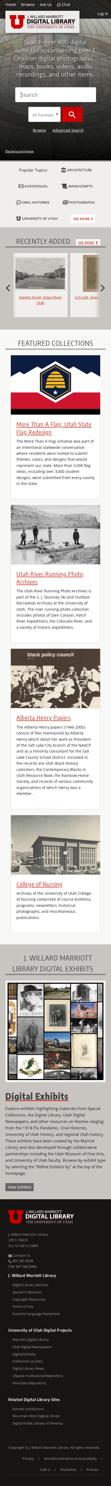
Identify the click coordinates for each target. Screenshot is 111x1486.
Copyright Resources (29, 1299)
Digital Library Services (30, 1284)
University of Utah (39, 218)
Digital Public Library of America (37, 1423)
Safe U (45, 1469)
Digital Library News (28, 1368)
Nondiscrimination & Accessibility (70, 1458)
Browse (27, 4)
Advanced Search (68, 130)
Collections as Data (27, 1361)
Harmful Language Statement (36, 1313)
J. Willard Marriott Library (28, 1234)
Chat (65, 4)
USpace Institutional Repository (37, 1375)
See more (81, 218)
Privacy (28, 1458)
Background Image (19, 151)
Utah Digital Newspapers (32, 1346)
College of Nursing (39, 884)
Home (10, 4)
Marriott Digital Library (30, 1339)
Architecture (79, 170)
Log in (103, 13)
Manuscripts (80, 186)
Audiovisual (35, 186)
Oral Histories (35, 202)
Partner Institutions (28, 1408)
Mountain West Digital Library (36, 1415)
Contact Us (21, 1255)
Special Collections (27, 1292)
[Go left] (10, 287)
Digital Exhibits (24, 1354)
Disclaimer (68, 1469)
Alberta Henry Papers (43, 717)
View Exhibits (20, 1187)
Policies (92, 1469)
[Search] (72, 114)
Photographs (81, 202)
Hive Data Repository (29, 1383)
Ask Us (46, 4)
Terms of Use (22, 1306)
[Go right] (100, 287)
